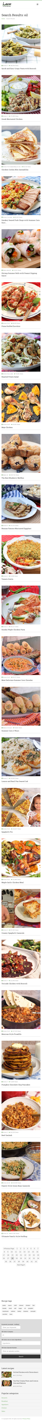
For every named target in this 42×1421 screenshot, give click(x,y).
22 (25, 1255)
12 (20, 1252)
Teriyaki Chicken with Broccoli (14, 984)
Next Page (20, 1265)
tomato (4, 1308)
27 (8, 1258)
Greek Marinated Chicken (12, 119)
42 (36, 1261)
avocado (33, 1311)
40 (27, 1261)
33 (34, 1258)
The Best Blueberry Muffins (13, 478)
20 (17, 1255)
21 (21, 1255)
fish (34, 1305)
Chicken (4, 1408)
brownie (26, 1311)
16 (37, 1252)
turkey (19, 1311)
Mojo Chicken (7, 427)
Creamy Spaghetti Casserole (13, 933)
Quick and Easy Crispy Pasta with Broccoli (19, 68)
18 (8, 1255)
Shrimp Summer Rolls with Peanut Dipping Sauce (19, 274)
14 (29, 1252)
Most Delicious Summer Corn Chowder (17, 680)
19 (12, 1255)
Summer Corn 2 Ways (10, 731)
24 (34, 1255)
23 (29, 1255)
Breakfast (5, 1401)
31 (25, 1258)
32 (29, 1258)
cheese (21, 1305)
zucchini (5, 1314)
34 (38, 1258)
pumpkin (30, 1308)
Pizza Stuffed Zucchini (11, 326)
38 (19, 1261)
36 (10, 1261)
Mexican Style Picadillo (11, 1034)
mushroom (5, 1311)
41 (32, 1261)
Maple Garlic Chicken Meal (13, 882)
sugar (20, 1308)
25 (38, 1255)
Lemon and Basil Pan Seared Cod (15, 781)
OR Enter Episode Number (9, 1347)
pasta (4, 1305)
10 (12, 1252)
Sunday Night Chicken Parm (13, 630)
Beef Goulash (7, 1135)
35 (6, 1261)
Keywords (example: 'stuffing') (10, 1324)
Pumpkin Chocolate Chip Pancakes (16, 1085)
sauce (10, 1305)
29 (17, 1258)
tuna (11, 1314)
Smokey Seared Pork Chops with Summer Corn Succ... (21, 221)
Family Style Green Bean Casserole (16, 1186)
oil (25, 1308)
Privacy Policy (26, 1418)
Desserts (4, 1398)
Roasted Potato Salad (10, 377)
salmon (13, 1311)
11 (16, 1252)
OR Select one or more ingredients (12, 1339)
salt (15, 1308)
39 (23, 1261)
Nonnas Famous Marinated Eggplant (16, 528)
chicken (28, 1305)
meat (10, 1308)
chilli (15, 1305)
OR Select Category (7, 1331)
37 (14, 1261)
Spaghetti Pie (7, 832)
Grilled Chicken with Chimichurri (25, 1372)
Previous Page (9, 1248)
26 (4, 1258)
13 (24, 1252)
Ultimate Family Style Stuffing (14, 1236)
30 (21, 1258)
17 (4, 1255)
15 (33, 1252)
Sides (3, 1411)
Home (3, 18)
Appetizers (5, 1404)
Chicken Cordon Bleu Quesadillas (15, 170)
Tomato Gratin (7, 579)
